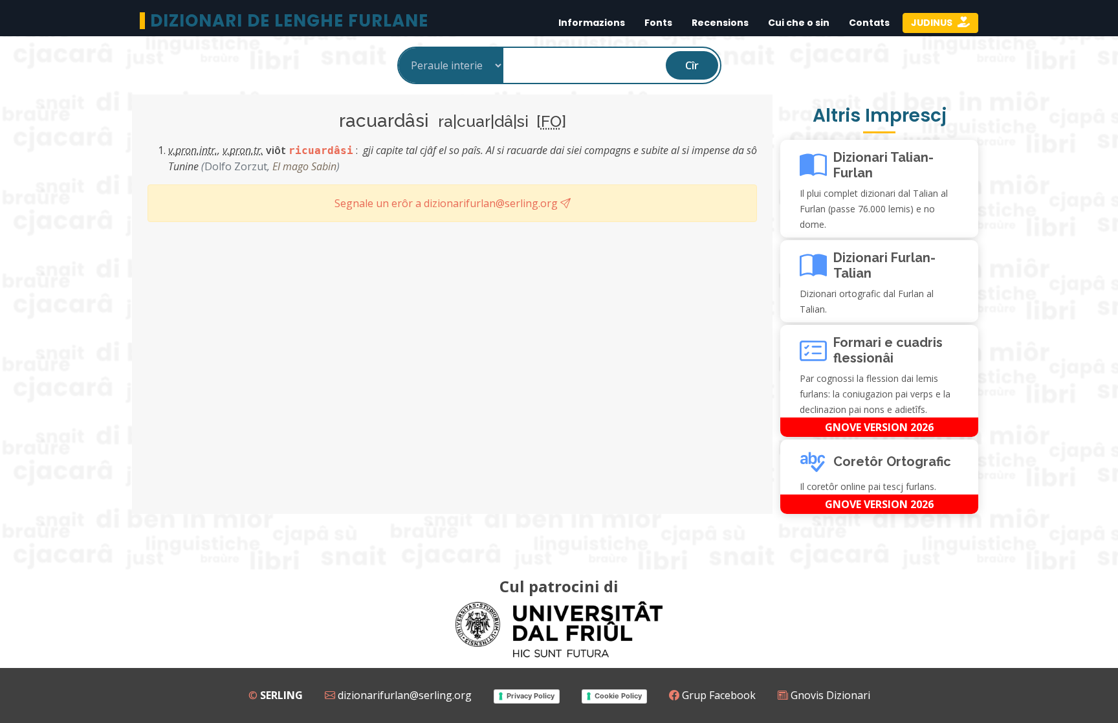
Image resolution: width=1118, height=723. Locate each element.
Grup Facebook (717, 695)
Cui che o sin (798, 22)
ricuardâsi (321, 150)
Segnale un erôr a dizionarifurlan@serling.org (447, 203)
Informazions (591, 22)
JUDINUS (932, 22)
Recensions (720, 22)
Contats (869, 22)
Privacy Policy (530, 695)
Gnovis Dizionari (829, 695)
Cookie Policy (618, 695)
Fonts (658, 22)
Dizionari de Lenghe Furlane (289, 20)
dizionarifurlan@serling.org (403, 695)
